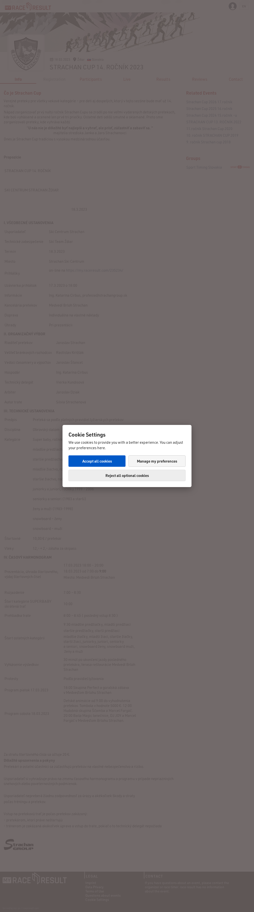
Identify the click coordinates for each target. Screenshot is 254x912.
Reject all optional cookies (127, 475)
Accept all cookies (97, 461)
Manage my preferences (157, 461)
